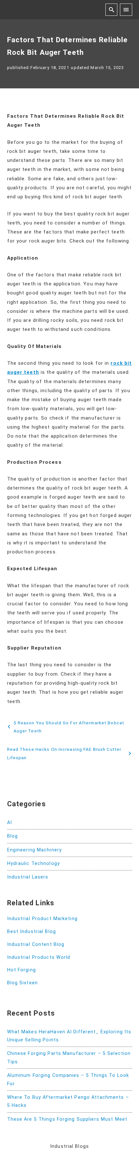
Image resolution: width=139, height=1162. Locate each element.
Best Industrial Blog (31, 931)
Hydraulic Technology (33, 863)
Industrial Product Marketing (42, 918)
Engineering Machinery (34, 850)
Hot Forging (21, 970)
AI (9, 822)
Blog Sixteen (22, 983)
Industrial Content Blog (36, 944)
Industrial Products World (38, 957)
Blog (12, 836)
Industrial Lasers (27, 877)
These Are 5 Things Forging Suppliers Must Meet (67, 1119)
